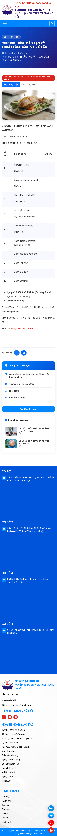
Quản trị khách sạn (10, 764)
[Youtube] (10, 717)
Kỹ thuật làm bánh (10, 742)
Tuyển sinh (7, 801)
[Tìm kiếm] (52, 23)
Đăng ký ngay (30, 409)
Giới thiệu (6, 796)
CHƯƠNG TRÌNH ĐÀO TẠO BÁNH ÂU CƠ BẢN (34, 442)
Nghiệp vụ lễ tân (9, 772)
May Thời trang (9, 751)
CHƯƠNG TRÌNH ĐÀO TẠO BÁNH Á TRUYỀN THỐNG (35, 429)
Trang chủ (10, 53)
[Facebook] (17, 353)
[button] (51, 830)
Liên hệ (5, 818)
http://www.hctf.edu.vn (22, 328)
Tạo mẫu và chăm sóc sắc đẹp (16, 747)
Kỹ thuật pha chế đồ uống (13, 734)
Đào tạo (5, 805)
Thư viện (6, 809)
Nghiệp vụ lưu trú (9, 776)
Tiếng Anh (6, 781)
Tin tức (5, 813)
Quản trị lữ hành (9, 768)
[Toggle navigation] (5, 23)
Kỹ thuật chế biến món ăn (13, 730)
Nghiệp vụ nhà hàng (11, 759)
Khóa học (22, 53)
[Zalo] (24, 353)
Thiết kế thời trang (10, 755)
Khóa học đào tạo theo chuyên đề (17, 738)
